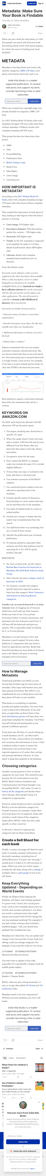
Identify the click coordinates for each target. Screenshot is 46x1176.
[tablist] (14, 1058)
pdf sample (24, 873)
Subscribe (32, 3)
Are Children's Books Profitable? (13, 1084)
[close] (39, 1102)
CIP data (30, 70)
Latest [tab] (11, 1058)
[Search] (41, 1058)
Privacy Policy (31, 1161)
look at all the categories (13, 791)
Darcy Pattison (14, 25)
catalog (37, 869)
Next (38, 1049)
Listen (40, 26)
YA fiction (30, 985)
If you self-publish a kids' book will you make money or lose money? (16, 1090)
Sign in (41, 3)
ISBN (22, 70)
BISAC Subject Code (16, 162)
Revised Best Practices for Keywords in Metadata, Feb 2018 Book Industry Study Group (25, 570)
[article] (23, 1070)
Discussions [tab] (20, 1058)
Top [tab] (4, 1058)
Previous (9, 1049)
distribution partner (16, 716)
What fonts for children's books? (15, 1066)
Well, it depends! (9, 1071)
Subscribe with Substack (24, 1151)
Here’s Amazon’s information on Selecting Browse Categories (25, 596)
